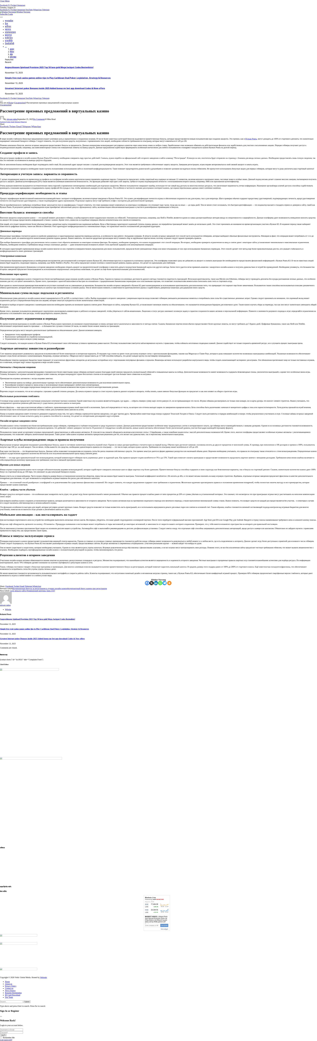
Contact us (9, 988)
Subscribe (4, 14)
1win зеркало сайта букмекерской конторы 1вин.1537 (32, 591)
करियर (8, 26)
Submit (26, 1002)
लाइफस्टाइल (10, 32)
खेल (11, 54)
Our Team (9, 997)
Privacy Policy (10, 986)
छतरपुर (8, 35)
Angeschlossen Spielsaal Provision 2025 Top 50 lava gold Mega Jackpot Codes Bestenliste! (49, 67)
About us (8, 984)
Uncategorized (5, 105)
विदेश (12, 52)
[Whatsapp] (160, 583)
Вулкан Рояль (251, 139)
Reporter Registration (13, 993)
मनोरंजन (9, 38)
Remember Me (9, 1038)
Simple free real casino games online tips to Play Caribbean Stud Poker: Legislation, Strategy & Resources (58, 78)
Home (7, 982)
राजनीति (9, 41)
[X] (151, 583)
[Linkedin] (156, 583)
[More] (169, 583)
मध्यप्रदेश (9, 21)
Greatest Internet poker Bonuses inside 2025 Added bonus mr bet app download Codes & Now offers (55, 88)
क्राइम (12, 49)
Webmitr (43, 977)
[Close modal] (1, 1016)
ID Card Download (12, 995)
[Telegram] (164, 583)
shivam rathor (12, 119)
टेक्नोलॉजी (9, 43)
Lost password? (6, 1040)
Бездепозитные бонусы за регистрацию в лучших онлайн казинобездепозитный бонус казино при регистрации (60, 588)
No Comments (39, 119)
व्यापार (8, 29)
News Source (10, 991)
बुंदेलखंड (13, 57)
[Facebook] (147, 583)
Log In (3, 1035)
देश (6, 23)
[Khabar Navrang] (15, 12)
